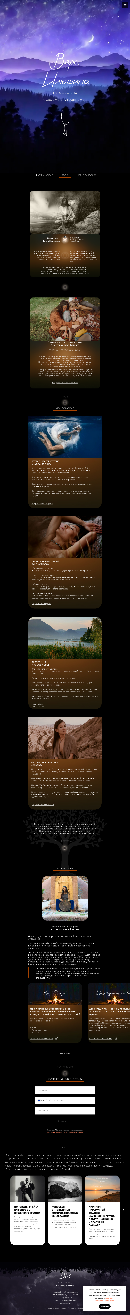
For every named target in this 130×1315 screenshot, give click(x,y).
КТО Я (65, 396)
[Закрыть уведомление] (124, 1288)
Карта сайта (65, 1303)
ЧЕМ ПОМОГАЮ (86, 175)
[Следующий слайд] (123, 1210)
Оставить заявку (65, 1121)
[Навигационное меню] (125, 4)
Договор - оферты (65, 1298)
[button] (41, 1039)
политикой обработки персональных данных (65, 1132)
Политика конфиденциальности (65, 1295)
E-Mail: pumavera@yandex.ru (65, 1300)
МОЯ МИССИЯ (44, 175)
